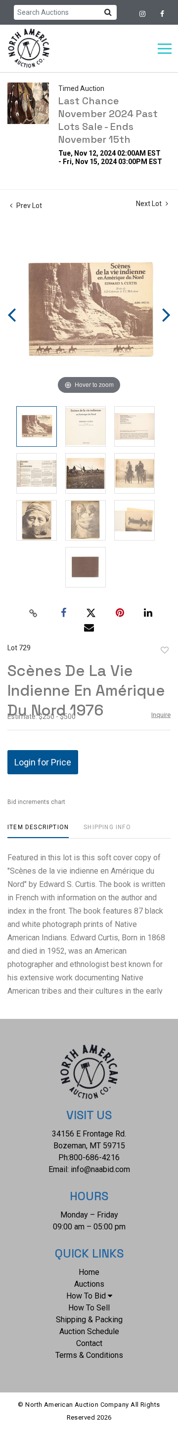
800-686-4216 (94, 1157)
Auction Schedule (89, 1331)
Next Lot (149, 204)
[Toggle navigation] (164, 48)
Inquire (161, 714)
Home (89, 1272)
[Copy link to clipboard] (34, 613)
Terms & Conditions (89, 1355)
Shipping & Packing (89, 1319)
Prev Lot (28, 206)
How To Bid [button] (86, 1296)
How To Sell (89, 1307)
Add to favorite (165, 650)
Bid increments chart (36, 802)
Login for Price (42, 762)
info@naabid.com (100, 1169)
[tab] (38, 831)
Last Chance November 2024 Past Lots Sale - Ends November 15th (108, 120)
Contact (89, 1343)
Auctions (89, 1284)
